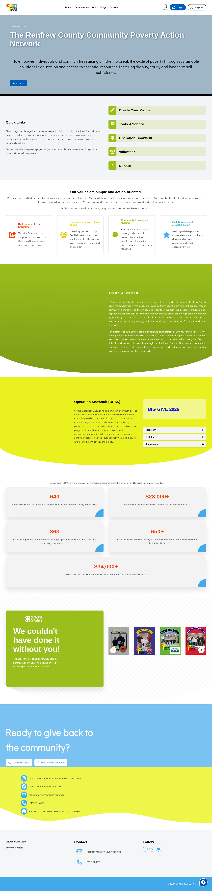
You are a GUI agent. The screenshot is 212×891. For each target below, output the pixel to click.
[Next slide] (201, 650)
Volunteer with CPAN (16, 841)
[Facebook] (145, 849)
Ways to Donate (14, 847)
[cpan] (11, 7)
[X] (151, 849)
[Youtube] (158, 849)
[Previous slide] (113, 650)
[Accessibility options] (203, 882)
